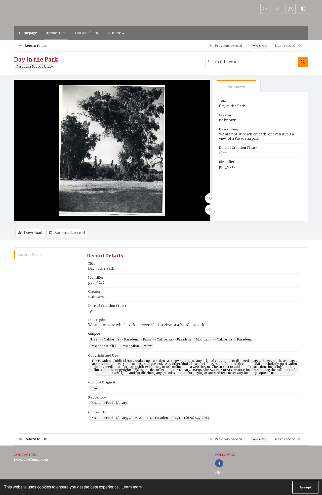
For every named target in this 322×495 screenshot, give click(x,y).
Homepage (28, 33)
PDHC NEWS (116, 33)
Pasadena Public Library (34, 66)
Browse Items (56, 33)
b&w (94, 388)
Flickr (219, 473)
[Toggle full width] (210, 198)
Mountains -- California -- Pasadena (224, 339)
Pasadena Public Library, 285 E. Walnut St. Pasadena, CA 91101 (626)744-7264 (150, 418)
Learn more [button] (132, 487)
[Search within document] (303, 62)
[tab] (236, 86)
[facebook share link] (219, 463)
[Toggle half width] (210, 210)
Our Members (86, 33)
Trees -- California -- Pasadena (115, 339)
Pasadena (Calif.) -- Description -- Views (121, 346)
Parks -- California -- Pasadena (167, 339)
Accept (305, 487)
